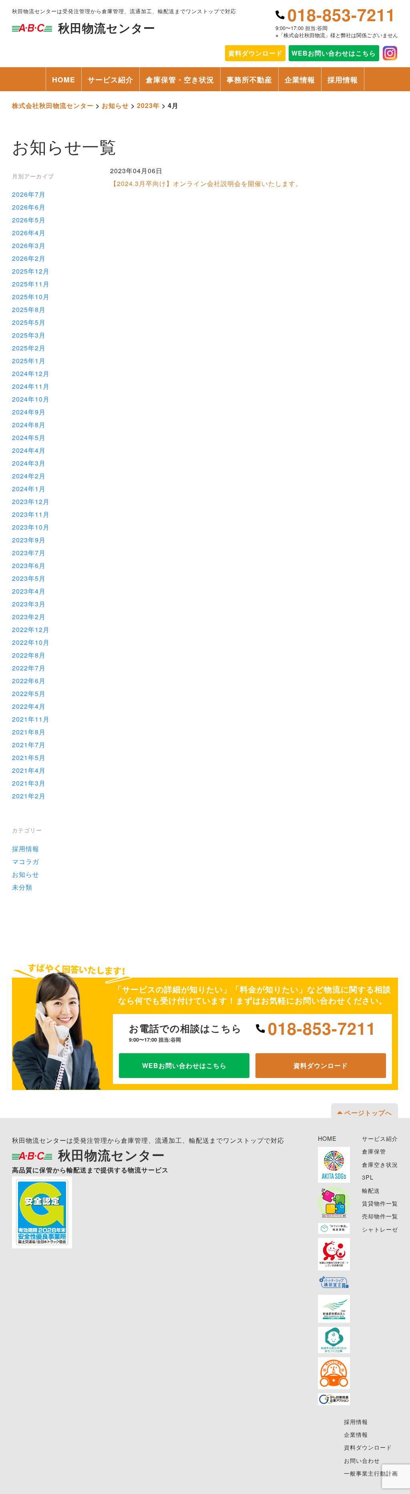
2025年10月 (31, 296)
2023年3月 (29, 603)
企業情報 (300, 79)
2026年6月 (29, 207)
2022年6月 (29, 680)
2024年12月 (31, 373)
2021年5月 (29, 757)
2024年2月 (29, 475)
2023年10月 (31, 527)
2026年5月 (29, 219)
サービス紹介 (110, 79)
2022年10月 (31, 642)
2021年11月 (31, 719)
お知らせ (25, 874)
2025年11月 (31, 283)
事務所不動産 (249, 79)
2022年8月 (29, 655)
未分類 (22, 887)
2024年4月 (29, 450)
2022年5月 (29, 693)
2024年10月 (31, 399)
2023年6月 (29, 565)
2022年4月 (29, 706)
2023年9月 (29, 539)
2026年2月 (29, 258)
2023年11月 (31, 514)
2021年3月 (29, 783)
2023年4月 (29, 591)
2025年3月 (29, 335)
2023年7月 (29, 552)
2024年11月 (31, 386)
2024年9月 (29, 411)
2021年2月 (29, 795)
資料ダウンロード (320, 1065)
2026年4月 (29, 232)
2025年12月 (31, 271)
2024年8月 (29, 424)
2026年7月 (29, 194)
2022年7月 (29, 667)
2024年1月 (29, 488)
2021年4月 (29, 770)
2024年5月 (29, 437)
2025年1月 (29, 360)
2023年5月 (29, 578)
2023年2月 (29, 616)
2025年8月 (29, 309)
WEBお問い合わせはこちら (333, 53)
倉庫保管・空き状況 (180, 79)
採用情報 (343, 79)
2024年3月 (29, 463)
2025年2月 (29, 347)
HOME (63, 79)
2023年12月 (31, 501)
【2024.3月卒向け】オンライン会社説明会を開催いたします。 (206, 183)
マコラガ (25, 861)
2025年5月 (29, 322)
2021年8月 (29, 731)
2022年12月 (31, 629)
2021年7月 (29, 744)
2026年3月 (29, 245)
